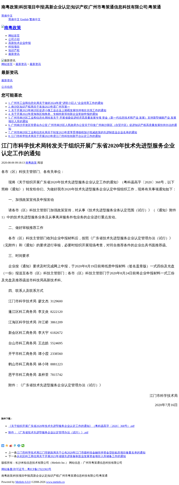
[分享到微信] (23, 445)
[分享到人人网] (18, 445)
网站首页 (14, 35)
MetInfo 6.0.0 (23, 481)
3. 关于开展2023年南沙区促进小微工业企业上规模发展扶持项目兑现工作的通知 (57, 110)
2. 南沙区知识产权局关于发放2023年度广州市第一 (39, 106)
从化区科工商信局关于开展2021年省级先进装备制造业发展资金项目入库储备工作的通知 (71, 456)
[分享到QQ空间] (6, 445)
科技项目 (14, 46)
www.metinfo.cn (55, 481)
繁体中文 (35, 19)
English (24, 19)
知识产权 (14, 50)
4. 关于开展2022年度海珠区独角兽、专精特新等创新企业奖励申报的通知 (53, 114)
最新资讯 (14, 53)
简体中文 (7, 15)
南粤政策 (31, 162)
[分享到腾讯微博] (14, 445)
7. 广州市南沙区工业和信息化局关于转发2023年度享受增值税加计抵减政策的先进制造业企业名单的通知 (72, 132)
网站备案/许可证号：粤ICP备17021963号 (26, 469)
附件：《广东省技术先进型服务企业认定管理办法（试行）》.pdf (48, 432)
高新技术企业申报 (19, 42)
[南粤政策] (11, 27)
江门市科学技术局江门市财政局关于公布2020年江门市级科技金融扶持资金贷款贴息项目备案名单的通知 (81, 452)
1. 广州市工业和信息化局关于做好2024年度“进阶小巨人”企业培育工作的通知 (55, 102)
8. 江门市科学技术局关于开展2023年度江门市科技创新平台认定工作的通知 (54, 136)
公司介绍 (14, 39)
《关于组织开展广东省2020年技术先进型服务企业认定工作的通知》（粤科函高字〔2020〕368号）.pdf (71, 425)
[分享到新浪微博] (10, 445)
